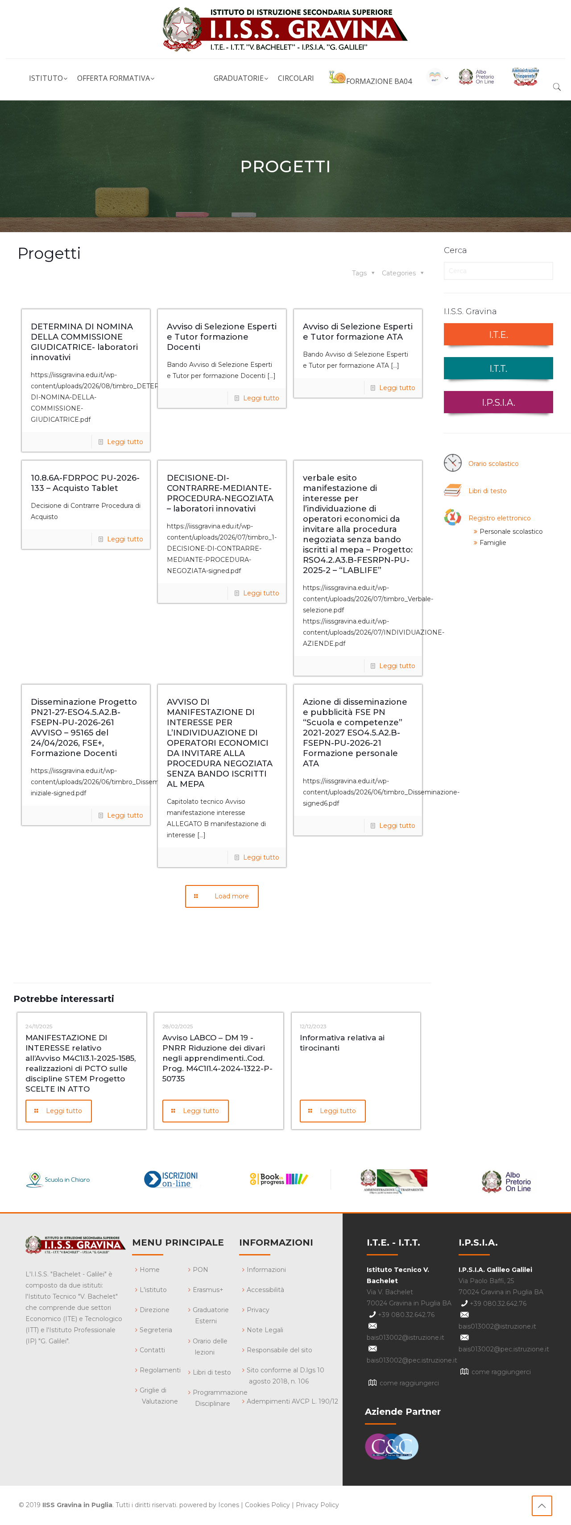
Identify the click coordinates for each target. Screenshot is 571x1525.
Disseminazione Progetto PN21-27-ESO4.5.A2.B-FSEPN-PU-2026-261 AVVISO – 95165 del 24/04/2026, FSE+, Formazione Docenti (84, 727)
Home (150, 1270)
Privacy (258, 1310)
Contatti (152, 1350)
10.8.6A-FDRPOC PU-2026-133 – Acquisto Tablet (85, 483)
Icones (228, 1505)
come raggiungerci (409, 1383)
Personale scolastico (511, 532)
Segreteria (156, 1330)
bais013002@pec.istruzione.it (412, 1360)
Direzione (155, 1310)
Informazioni (266, 1270)
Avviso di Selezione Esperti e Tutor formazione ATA (358, 332)
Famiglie (493, 543)
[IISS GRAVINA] (285, 29)
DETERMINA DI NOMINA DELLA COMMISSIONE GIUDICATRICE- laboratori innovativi (84, 342)
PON (200, 1270)
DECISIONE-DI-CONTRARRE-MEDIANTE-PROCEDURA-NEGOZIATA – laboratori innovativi (220, 493)
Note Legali (265, 1330)
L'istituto (153, 1290)
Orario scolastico (493, 464)
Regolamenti (160, 1370)
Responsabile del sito (279, 1350)
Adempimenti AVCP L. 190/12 (292, 1401)
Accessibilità (265, 1290)
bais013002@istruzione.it (405, 1338)
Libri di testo (487, 491)
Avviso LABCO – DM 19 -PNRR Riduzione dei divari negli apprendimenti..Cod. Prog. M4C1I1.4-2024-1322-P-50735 (217, 1058)
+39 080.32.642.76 (406, 1315)
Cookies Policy (267, 1505)
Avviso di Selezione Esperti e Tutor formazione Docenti (222, 337)
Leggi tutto (125, 442)
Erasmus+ (208, 1290)
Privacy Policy (317, 1505)
